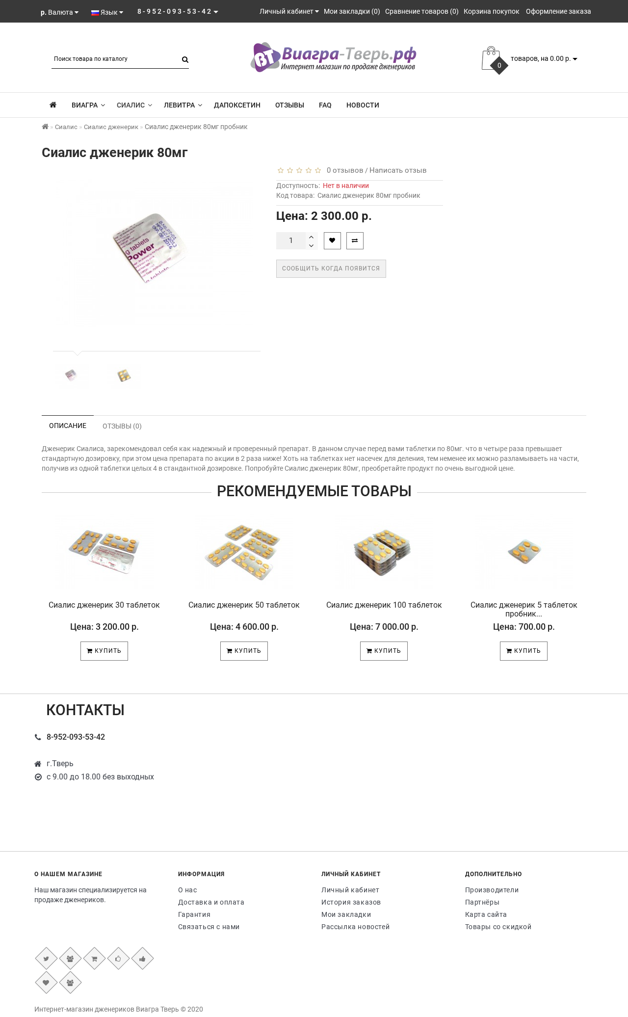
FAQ (325, 105)
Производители (492, 890)
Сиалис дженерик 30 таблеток (104, 605)
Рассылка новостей (355, 927)
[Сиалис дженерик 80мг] (72, 376)
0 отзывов (343, 170)
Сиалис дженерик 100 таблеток (384, 605)
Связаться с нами (209, 927)
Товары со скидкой (498, 927)
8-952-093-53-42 (76, 737)
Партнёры (482, 902)
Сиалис (131, 105)
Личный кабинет (350, 890)
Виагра (85, 105)
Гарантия (194, 914)
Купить (107, 650)
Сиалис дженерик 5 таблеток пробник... (524, 609)
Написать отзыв (398, 170)
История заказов (351, 902)
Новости (362, 105)
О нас (187, 890)
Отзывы (289, 105)
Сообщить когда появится (331, 268)
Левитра (179, 105)
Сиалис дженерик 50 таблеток (244, 605)
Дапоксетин (237, 105)
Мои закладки (346, 914)
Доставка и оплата (211, 902)
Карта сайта (486, 914)
